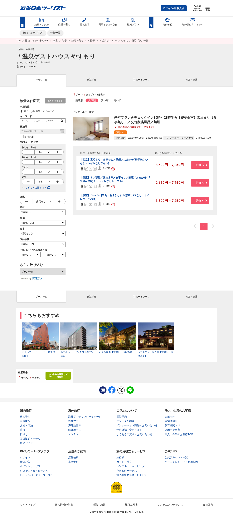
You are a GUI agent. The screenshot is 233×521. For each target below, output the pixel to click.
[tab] (41, 80)
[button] (174, 8)
